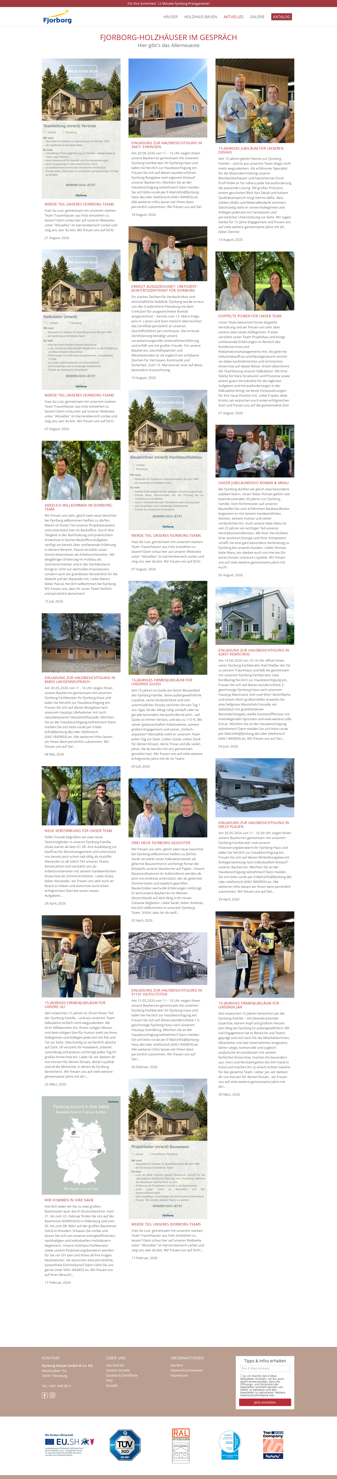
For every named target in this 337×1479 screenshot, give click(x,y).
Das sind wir (115, 1365)
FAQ (109, 1380)
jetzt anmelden (265, 1402)
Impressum (179, 1375)
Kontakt (112, 1385)
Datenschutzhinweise (186, 1370)
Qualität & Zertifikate (122, 1375)
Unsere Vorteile (118, 1370)
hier (271, 1395)
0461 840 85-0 (60, 1386)
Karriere (176, 1365)
